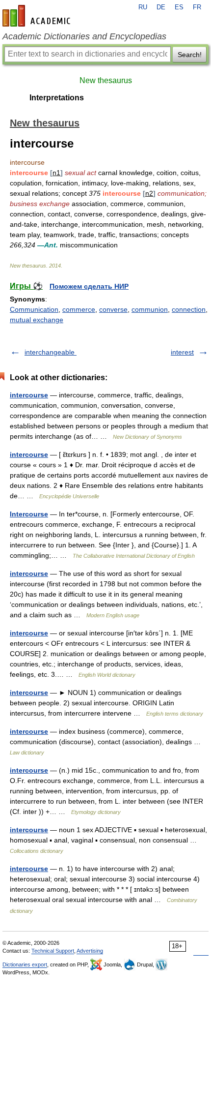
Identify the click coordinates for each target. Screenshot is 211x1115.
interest (182, 352)
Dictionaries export (24, 964)
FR (197, 7)
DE (161, 7)
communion (150, 309)
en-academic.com (37, 16)
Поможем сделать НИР (89, 286)
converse (113, 309)
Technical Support (52, 951)
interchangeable (51, 352)
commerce (78, 309)
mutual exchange (36, 320)
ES (179, 7)
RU (142, 7)
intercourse (29, 395)
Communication (34, 309)
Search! (190, 55)
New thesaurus (105, 80)
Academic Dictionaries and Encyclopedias (84, 36)
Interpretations (56, 97)
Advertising (90, 951)
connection (189, 309)
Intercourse (29, 514)
